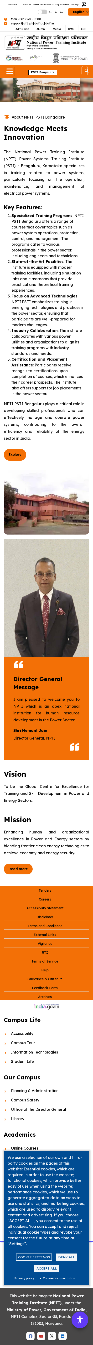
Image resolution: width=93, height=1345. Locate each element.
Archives (45, 997)
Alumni (41, 29)
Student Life (22, 1061)
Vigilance (45, 943)
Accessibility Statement (44, 908)
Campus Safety (25, 1100)
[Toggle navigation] (10, 71)
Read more (18, 869)
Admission (22, 29)
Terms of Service (44, 961)
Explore (15, 454)
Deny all (66, 1257)
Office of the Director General (38, 1109)
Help (45, 970)
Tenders (45, 890)
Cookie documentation (59, 1278)
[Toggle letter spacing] (84, 4)
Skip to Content (62, 4)
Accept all (46, 1268)
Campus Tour (23, 1042)
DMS (71, 29)
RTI (45, 952)
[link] (14, 58)
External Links (45, 935)
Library (17, 1118)
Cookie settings (34, 1257)
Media (57, 29)
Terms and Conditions (45, 926)
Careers (45, 899)
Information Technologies (34, 1052)
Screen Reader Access (43, 4)
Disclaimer (44, 917)
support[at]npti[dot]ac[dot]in (32, 23)
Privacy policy (25, 1278)
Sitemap (74, 4)
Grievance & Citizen (43, 979)
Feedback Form (45, 988)
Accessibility (22, 1033)
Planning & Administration (34, 1090)
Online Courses (24, 1148)
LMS (83, 29)
